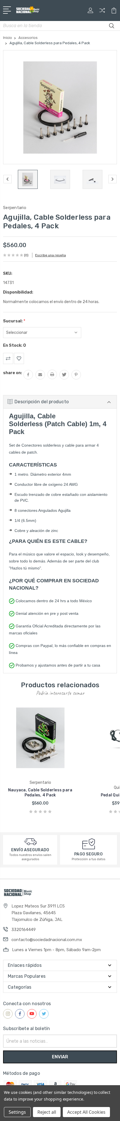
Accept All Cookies (86, 1112)
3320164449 (23, 929)
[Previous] (7, 179)
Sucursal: (14, 320)
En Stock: (14, 345)
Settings (17, 1112)
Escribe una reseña (50, 255)
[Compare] (102, 12)
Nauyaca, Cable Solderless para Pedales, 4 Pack (40, 793)
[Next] (112, 179)
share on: (12, 372)
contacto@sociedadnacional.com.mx (46, 939)
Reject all (46, 1112)
